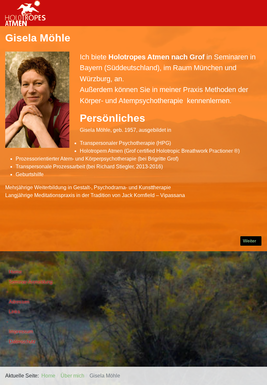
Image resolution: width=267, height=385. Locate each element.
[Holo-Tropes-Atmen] (25, 12)
